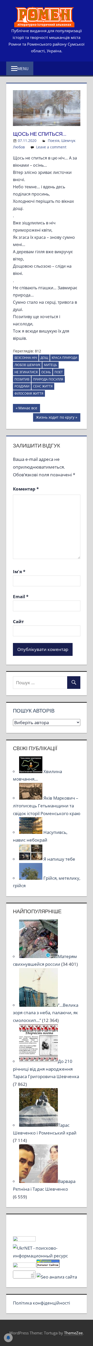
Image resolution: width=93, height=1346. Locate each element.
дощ (44, 357)
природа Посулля (48, 379)
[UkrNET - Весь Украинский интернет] (46, 1256)
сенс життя (43, 386)
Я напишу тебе (59, 859)
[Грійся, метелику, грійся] (31, 878)
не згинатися (26, 372)
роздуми (21, 386)
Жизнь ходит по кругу (55, 418)
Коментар (26, 489)
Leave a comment (51, 147)
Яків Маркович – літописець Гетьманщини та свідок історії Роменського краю (46, 805)
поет (59, 372)
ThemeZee (73, 1332)
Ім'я (19, 571)
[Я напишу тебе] (31, 859)
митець (50, 365)
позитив (21, 379)
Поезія (53, 140)
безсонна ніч (25, 357)
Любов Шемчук (27, 365)
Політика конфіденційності (41, 1303)
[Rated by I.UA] (24, 1240)
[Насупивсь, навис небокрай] (31, 832)
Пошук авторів (34, 711)
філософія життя (28, 393)
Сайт (18, 621)
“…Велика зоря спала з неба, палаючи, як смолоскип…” (45, 1012)
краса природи (64, 357)
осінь (46, 372)
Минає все (27, 408)
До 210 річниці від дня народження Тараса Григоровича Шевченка (46, 1069)
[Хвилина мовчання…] (31, 771)
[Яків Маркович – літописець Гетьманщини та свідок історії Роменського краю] (31, 798)
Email (20, 596)
